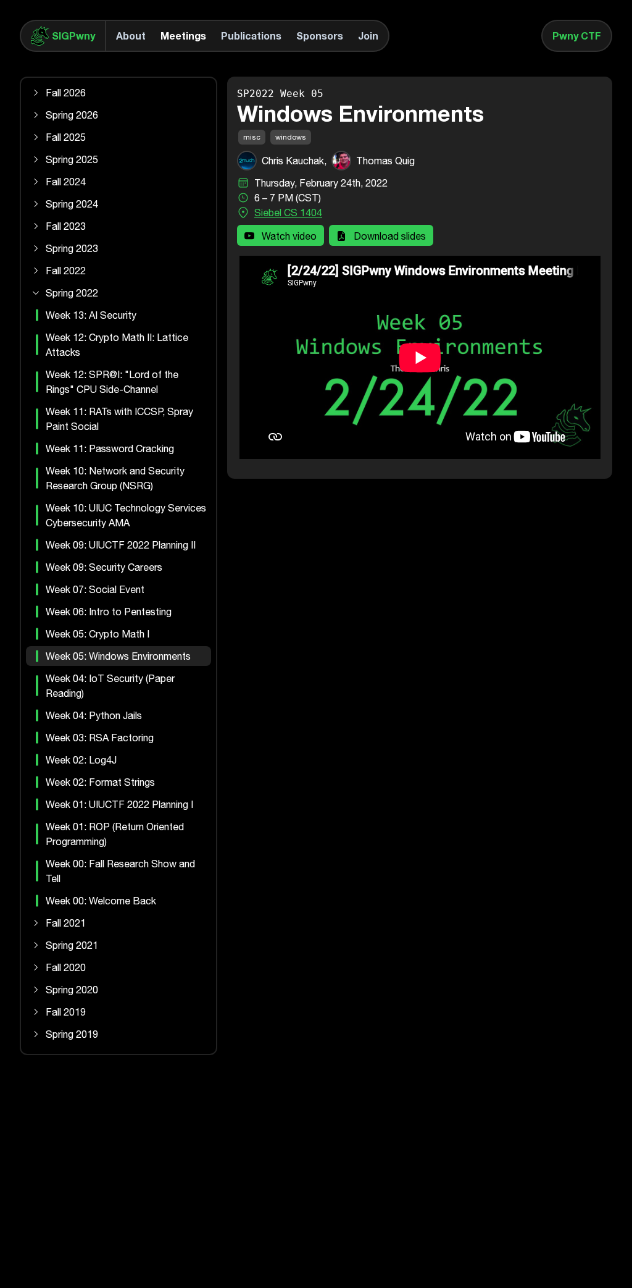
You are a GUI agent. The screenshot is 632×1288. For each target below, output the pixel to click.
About (131, 35)
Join (368, 35)
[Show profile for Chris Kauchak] (247, 160)
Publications (251, 35)
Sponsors (319, 35)
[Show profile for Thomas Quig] (341, 160)
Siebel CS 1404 (288, 212)
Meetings (183, 35)
